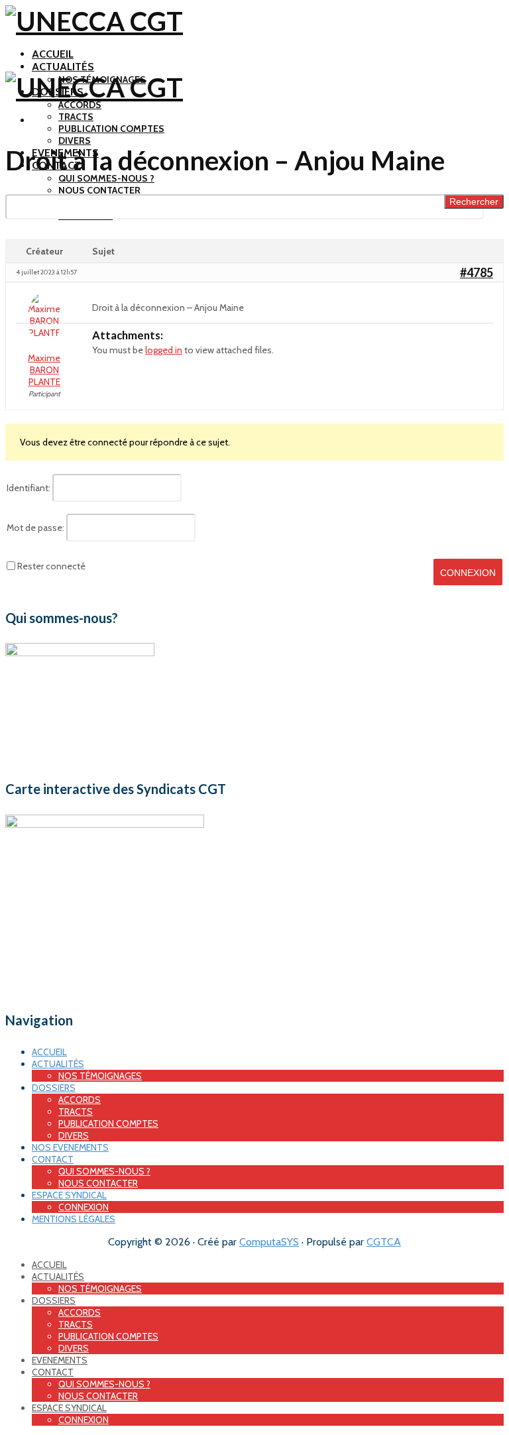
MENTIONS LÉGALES (73, 1219)
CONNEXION (83, 1207)
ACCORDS (79, 105)
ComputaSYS (269, 1241)
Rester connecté (51, 566)
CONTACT (53, 1159)
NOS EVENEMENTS (70, 1147)
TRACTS (75, 117)
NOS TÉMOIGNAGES (100, 1076)
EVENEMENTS (59, 1360)
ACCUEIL (53, 54)
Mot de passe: (35, 528)
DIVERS (74, 140)
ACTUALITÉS (63, 66)
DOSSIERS (54, 1088)
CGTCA (384, 1241)
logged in (163, 350)
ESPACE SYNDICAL (69, 1195)
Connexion (468, 572)
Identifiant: (28, 488)
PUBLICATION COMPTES (111, 129)
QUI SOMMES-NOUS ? (106, 178)
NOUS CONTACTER (99, 190)
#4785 (476, 272)
